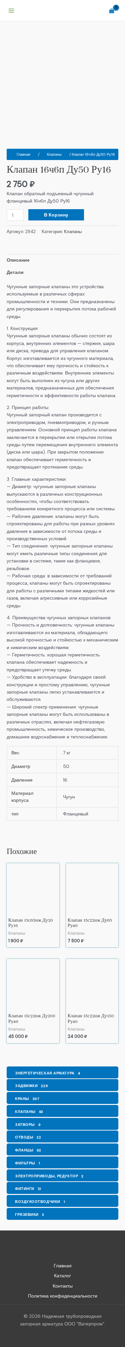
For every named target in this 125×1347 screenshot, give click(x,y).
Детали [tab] (15, 272)
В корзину (56, 215)
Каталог (62, 1276)
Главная (23, 154)
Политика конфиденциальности (62, 1296)
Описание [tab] (18, 260)
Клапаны (54, 154)
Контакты (63, 1286)
